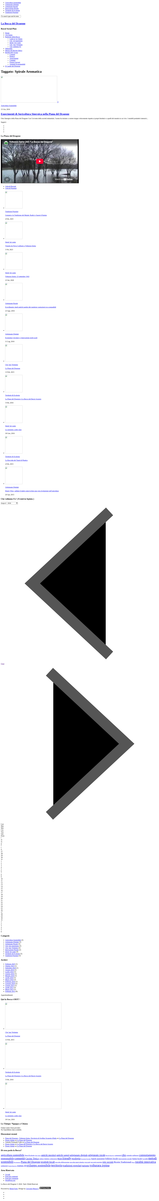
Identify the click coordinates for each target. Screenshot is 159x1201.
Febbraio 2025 (10, 964)
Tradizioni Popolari (11, 12)
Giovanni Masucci (32, 1189)
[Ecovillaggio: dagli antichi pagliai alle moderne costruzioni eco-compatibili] (13, 300)
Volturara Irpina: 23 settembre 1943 (17, 276)
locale (139, 1159)
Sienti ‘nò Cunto (15, 43)
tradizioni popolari (72, 1165)
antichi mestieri (48, 1155)
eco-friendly (64, 1158)
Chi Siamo (8, 35)
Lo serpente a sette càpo (13, 430)
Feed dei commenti (11, 1178)
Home (7, 33)
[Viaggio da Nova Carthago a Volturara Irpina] (13, 238)
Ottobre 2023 (9, 966)
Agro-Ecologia (30, 1155)
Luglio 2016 (9, 972)
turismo (85, 1165)
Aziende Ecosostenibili (17, 64)
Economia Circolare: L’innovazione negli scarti (21, 338)
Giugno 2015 (9, 985)
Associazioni (14, 58)
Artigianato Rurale (11, 6)
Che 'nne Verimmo (11, 365)
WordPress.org (10, 1180)
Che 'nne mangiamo (12, 946)
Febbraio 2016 (10, 982)
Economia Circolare (86, 1159)
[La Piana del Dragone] (13, 361)
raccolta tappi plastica (77, 1162)
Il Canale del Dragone (12, 66)
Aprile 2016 (9, 978)
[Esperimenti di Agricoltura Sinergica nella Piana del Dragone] (29, 102)
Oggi (2, 664)
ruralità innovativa (145, 1161)
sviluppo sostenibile (38, 1165)
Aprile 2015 (9, 987)
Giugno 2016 (9, 974)
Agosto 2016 (9, 970)
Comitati (12, 60)
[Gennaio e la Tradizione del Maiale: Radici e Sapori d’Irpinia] (13, 208)
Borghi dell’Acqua (11, 52)
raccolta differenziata (62, 1162)
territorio (57, 1165)
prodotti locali (48, 1161)
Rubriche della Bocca (12, 37)
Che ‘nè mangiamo (16, 41)
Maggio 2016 (9, 976)
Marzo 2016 (9, 980)
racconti (87, 1162)
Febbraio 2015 (10, 991)
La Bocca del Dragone (13, 23)
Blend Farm (14, 1189)
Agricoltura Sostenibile (13, 3)
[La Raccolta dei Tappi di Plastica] (13, 453)
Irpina (134, 1159)
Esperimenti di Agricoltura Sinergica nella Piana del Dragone (35, 114)
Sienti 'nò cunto (10, 242)
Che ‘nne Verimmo (16, 45)
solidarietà (4, 1166)
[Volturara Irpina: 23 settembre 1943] (13, 269)
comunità (19, 1158)
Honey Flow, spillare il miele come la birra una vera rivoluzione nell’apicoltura (32, 491)
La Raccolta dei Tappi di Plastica (16, 460)
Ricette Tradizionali (122, 1162)
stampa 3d (21, 1165)
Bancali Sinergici (110, 1155)
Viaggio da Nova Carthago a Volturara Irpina (20, 246)
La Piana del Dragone (12, 368)
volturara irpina (99, 1165)
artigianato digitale (79, 1155)
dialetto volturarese (50, 1159)
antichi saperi (62, 1155)
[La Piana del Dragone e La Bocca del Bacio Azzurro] (13, 392)
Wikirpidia (8, 49)
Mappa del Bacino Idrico (13, 50)
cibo (124, 1155)
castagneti (118, 1155)
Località (145, 1159)
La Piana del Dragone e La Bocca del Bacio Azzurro (23, 399)
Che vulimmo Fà (15, 47)
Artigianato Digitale (12, 5)
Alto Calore (38, 1155)
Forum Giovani (15, 62)
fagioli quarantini (98, 1159)
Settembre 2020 (10, 968)
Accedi (7, 1174)
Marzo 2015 (9, 989)
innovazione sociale (125, 1159)
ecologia (76, 1158)
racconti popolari (96, 1162)
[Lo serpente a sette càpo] (13, 422)
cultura (41, 1159)
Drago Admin (10, 1140)
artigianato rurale (96, 1155)
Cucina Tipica (32, 1158)
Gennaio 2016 (10, 984)
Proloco (12, 56)
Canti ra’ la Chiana (16, 39)
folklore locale (111, 1158)
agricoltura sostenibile (12, 1155)
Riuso (133, 1162)
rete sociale (108, 1162)
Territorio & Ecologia (12, 10)
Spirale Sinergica (12, 1166)
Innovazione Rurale (12, 8)
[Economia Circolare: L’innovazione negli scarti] (13, 330)
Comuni (12, 54)
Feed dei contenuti (11, 1176)
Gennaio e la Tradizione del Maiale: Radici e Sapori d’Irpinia (26, 215)
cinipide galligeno (132, 1155)
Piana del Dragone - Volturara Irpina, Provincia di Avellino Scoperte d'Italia (31, 1138)
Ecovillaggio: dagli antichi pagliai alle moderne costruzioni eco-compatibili (30, 307)
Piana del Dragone (30, 1161)
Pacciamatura (17, 1162)
